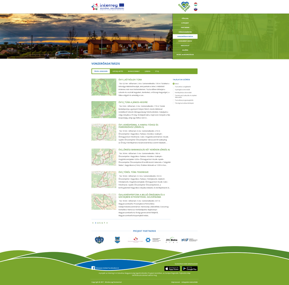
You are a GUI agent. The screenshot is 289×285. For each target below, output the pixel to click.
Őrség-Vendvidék (101, 71)
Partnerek (185, 27)
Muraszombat (134, 71)
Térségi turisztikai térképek (184, 103)
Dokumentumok (185, 41)
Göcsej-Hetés (118, 71)
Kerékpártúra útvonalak (183, 92)
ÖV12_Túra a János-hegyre (133, 102)
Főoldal (185, 18)
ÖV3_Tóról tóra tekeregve (134, 172)
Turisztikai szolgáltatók (183, 87)
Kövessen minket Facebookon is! (107, 268)
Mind (176, 84)
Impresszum (175, 282)
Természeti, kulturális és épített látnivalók (186, 96)
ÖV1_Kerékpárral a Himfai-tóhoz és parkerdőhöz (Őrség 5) (138, 125)
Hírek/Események (185, 32)
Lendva (147, 71)
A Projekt (185, 23)
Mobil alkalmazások (185, 55)
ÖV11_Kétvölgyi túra (130, 79)
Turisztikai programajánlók (184, 100)
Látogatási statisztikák (189, 282)
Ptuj (157, 71)
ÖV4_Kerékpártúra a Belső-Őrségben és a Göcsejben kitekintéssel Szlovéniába (142, 195)
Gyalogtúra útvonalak (182, 90)
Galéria (185, 50)
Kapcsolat (185, 45)
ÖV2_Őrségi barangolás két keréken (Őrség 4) (144, 149)
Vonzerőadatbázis (185, 36)
